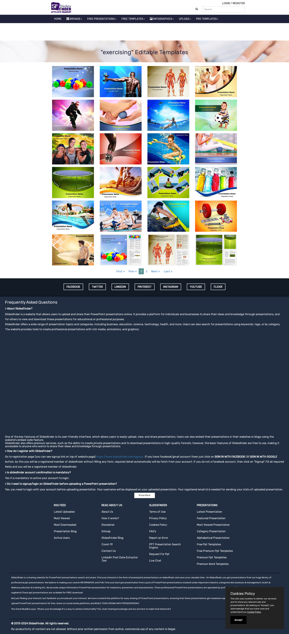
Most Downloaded (65, 524)
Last (168, 271)
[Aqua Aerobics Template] (168, 148)
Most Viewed (62, 518)
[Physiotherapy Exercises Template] (216, 148)
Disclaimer (108, 524)
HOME (57, 18)
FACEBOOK (73, 286)
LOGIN (226, 3)
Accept (238, 620)
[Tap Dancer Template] (120, 148)
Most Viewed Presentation (213, 524)
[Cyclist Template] (120, 182)
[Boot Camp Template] (73, 148)
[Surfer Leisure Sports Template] (73, 249)
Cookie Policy (254, 612)
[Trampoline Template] (73, 182)
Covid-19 (107, 544)
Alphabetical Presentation (213, 537)
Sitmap (106, 531)
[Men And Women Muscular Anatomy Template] (168, 81)
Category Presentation (211, 531)
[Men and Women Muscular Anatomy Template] (168, 249)
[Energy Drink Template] (216, 182)
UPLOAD (184, 18)
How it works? (110, 518)
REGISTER (239, 3)
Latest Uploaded (64, 511)
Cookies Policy (158, 524)
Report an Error (158, 537)
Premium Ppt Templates (212, 557)
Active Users (62, 537)
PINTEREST (145, 286)
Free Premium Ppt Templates (215, 550)
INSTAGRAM (170, 286)
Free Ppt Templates (209, 544)
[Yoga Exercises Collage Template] (168, 182)
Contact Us (109, 550)
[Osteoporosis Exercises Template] (216, 81)
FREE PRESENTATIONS (101, 18)
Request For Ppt (159, 554)
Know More (144, 495)
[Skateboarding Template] (73, 114)
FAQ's (152, 531)
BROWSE (74, 18)
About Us (107, 511)
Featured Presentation (211, 518)
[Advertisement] (144, 32)
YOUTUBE (196, 286)
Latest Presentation (209, 511)
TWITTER (97, 286)
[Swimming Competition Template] (73, 215)
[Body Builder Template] (120, 81)
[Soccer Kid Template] (216, 114)
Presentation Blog (65, 531)
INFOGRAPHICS (162, 18)
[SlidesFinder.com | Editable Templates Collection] (62, 7)
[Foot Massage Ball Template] (120, 114)
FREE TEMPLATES (132, 18)
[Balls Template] (73, 81)
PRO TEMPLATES (206, 18)
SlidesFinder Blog (112, 537)
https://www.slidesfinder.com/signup (119, 456)
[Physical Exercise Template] (120, 215)
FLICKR (218, 286)
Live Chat (155, 560)
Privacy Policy (158, 518)
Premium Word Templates (213, 564)
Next (155, 271)
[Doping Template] (216, 215)
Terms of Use (157, 511)
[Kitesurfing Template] (168, 114)
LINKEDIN (120, 286)
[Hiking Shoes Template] (168, 215)
